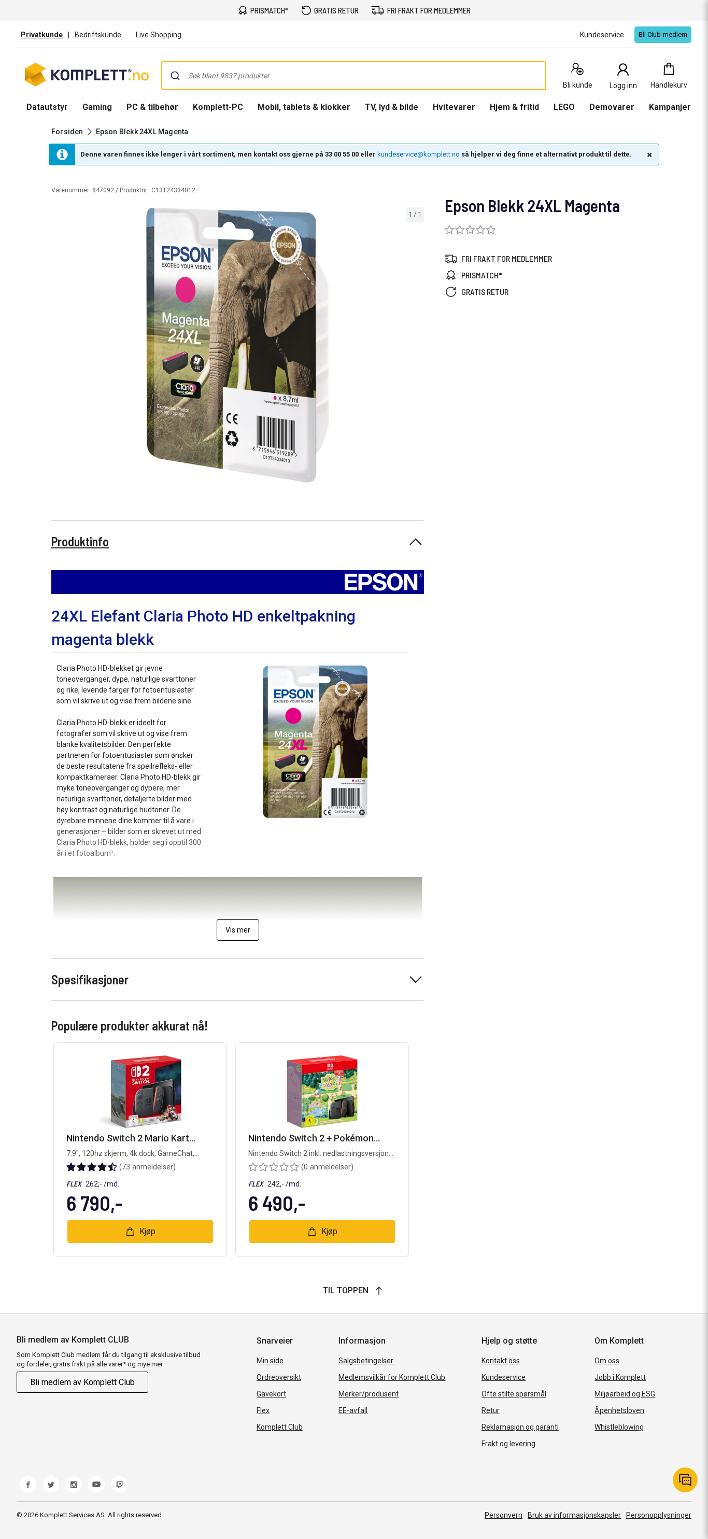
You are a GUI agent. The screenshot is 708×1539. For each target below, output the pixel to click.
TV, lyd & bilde (391, 107)
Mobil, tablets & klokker (304, 107)
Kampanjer (670, 107)
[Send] (175, 75)
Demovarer (611, 107)
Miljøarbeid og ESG (624, 1394)
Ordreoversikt (279, 1377)
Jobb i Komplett (620, 1377)
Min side (270, 1361)
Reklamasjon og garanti (520, 1427)
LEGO (564, 107)
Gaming (97, 107)
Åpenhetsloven (619, 1410)
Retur (491, 1410)
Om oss (606, 1361)
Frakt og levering (508, 1443)
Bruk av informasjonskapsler (574, 1515)
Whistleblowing (619, 1427)
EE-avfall (352, 1410)
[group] (237, 345)
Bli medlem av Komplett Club (82, 1382)
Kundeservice (504, 1377)
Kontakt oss (501, 1361)
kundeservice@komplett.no (418, 154)
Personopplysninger (658, 1515)
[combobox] (353, 75)
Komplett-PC (218, 107)
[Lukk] (648, 154)
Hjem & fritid (514, 107)
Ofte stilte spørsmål (514, 1394)
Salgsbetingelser (365, 1361)
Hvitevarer (454, 107)
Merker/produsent (368, 1394)
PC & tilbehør (152, 107)
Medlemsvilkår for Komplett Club (391, 1377)
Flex (263, 1410)
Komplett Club (280, 1427)
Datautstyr (47, 107)
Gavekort (271, 1394)
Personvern (503, 1515)
